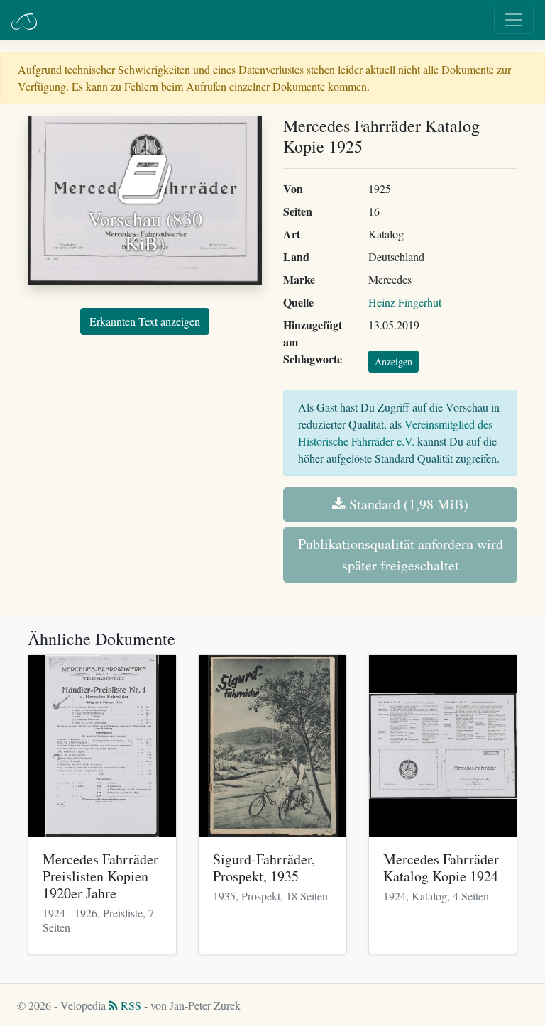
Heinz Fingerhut (404, 301)
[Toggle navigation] (514, 20)
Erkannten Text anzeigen (144, 321)
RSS (129, 1005)
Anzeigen (393, 361)
